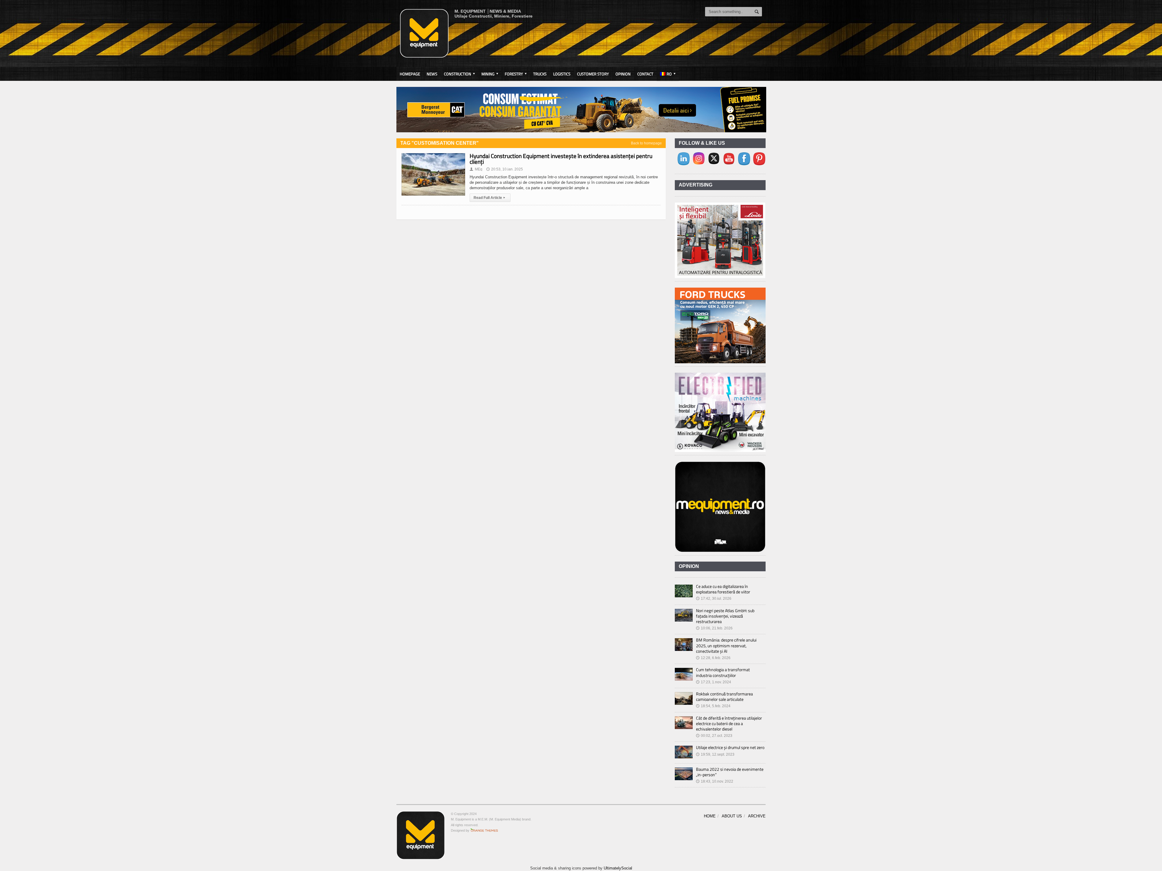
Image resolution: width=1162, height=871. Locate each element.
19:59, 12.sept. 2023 (715, 754)
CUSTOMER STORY (593, 74)
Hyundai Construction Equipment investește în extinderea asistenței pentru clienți (561, 158)
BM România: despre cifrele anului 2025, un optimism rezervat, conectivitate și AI (726, 645)
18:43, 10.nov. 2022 (714, 781)
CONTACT (645, 74)
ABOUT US (732, 816)
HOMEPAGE (410, 74)
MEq (476, 169)
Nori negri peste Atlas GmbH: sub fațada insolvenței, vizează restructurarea (725, 616)
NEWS (432, 74)
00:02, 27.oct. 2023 (714, 736)
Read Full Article (489, 198)
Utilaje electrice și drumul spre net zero (730, 747)
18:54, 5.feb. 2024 (713, 706)
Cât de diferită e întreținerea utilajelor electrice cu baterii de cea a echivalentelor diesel (729, 723)
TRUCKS (540, 74)
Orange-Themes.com (484, 830)
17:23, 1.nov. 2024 (713, 682)
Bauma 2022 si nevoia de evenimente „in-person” (729, 772)
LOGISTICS (561, 74)
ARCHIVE (757, 816)
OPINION (623, 74)
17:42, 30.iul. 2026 (713, 598)
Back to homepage (646, 143)
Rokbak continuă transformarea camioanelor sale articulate (724, 696)
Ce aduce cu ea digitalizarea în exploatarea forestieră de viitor (723, 589)
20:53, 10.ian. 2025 (504, 169)
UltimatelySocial (618, 868)
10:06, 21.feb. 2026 (714, 628)
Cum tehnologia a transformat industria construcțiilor (723, 672)
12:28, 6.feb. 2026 (713, 658)
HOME (710, 816)
